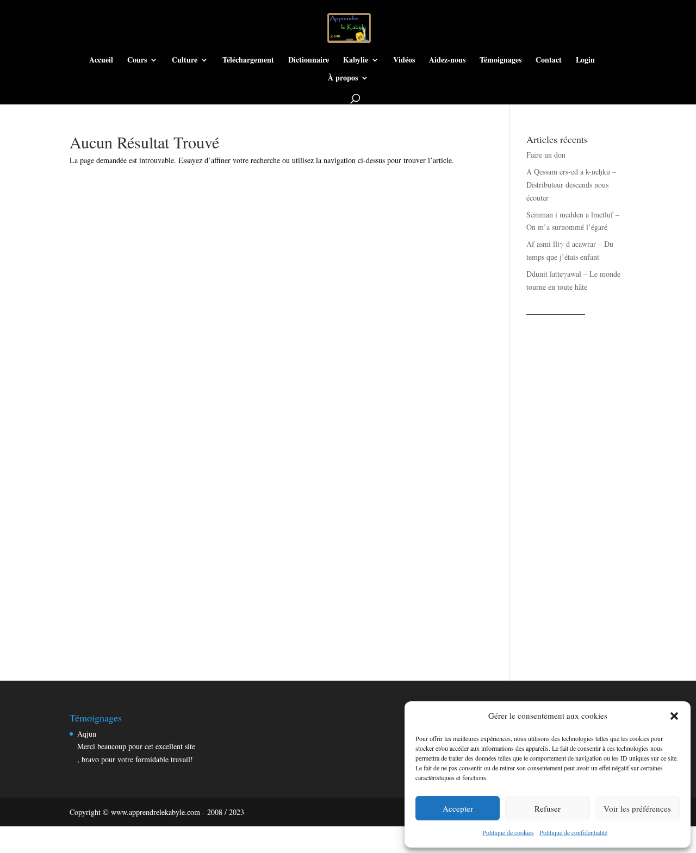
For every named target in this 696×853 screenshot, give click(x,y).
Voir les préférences (637, 808)
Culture (184, 60)
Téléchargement (248, 60)
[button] (674, 716)
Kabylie (355, 60)
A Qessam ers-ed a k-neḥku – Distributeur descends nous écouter (571, 184)
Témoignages (500, 60)
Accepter (458, 808)
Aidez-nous (447, 60)
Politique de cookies (508, 832)
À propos (343, 78)
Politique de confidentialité (573, 832)
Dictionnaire (308, 60)
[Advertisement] (576, 486)
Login (585, 60)
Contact (549, 60)
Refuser (548, 808)
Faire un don (546, 155)
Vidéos (404, 60)
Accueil (101, 60)
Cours (137, 60)
